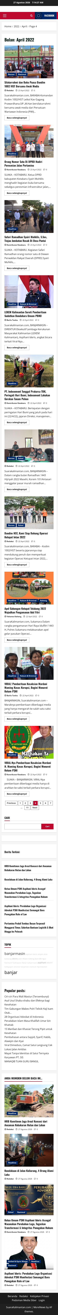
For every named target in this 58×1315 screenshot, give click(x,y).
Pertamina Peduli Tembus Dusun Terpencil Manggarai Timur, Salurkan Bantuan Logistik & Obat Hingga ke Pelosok (28, 927)
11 (27, 807)
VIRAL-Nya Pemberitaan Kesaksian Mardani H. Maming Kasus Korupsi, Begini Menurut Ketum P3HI (29, 742)
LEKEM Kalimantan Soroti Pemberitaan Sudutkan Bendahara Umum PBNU (29, 291)
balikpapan (8, 967)
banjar (10, 972)
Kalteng (43, 600)
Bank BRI (38, 959)
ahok (45, 954)
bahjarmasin (32, 963)
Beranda (12, 1296)
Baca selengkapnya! (18, 118)
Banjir (24, 963)
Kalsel (20, 458)
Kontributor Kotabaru (16, 169)
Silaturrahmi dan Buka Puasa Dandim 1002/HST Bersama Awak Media (29, 61)
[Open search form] (31, 15)
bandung (7, 959)
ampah (40, 954)
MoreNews (39, 1307)
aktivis (15, 958)
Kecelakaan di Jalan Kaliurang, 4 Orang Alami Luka (28, 879)
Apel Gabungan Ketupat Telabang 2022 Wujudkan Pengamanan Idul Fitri (29, 588)
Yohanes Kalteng (14, 616)
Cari (7, 818)
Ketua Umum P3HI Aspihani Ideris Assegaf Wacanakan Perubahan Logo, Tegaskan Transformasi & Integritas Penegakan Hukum (26, 893)
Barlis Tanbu (12, 320)
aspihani (42, 962)
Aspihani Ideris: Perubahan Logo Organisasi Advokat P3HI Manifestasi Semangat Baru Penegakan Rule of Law (25, 910)
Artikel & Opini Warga (18, 1261)
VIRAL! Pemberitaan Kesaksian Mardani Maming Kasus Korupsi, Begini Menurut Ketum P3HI (29, 663)
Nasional (22, 74)
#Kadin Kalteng (28, 959)
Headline (12, 153)
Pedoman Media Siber (24, 1300)
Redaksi (10, 90)
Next (34, 807)
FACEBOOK (49, 15)
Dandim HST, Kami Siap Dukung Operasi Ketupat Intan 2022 (29, 512)
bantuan (33, 967)
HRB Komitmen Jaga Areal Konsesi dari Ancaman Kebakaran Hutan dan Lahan (25, 1123)
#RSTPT (50, 963)
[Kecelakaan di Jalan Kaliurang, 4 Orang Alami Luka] (29, 1150)
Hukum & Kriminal (28, 304)
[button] (4, 16)
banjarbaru (25, 967)
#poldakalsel (42, 967)
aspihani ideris (31, 954)
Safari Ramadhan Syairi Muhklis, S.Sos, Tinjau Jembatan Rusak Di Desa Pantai (29, 216)
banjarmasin (14, 953)
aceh (20, 959)
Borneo (11, 74)
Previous (11, 803)
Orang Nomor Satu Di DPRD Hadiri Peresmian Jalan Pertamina (29, 141)
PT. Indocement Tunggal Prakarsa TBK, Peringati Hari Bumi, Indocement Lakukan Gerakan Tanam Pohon (29, 371)
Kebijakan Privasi (39, 1296)
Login (42, 1300)
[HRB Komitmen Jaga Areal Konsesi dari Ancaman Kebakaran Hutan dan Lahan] (29, 1100)
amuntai (17, 967)
